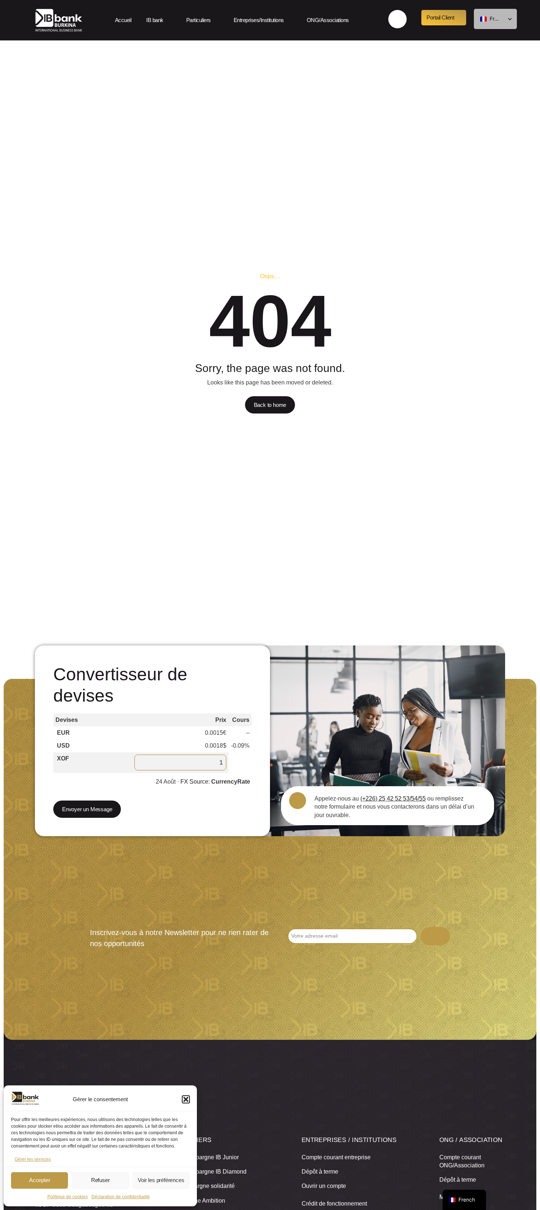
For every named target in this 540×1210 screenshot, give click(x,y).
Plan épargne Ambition (195, 1201)
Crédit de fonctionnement (334, 1203)
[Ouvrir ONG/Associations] (355, 20)
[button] (186, 1099)
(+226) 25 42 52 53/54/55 (393, 798)
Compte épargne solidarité (200, 1186)
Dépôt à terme (320, 1171)
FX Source (194, 781)
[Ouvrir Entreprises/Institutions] (290, 20)
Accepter (39, 1180)
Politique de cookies (67, 1196)
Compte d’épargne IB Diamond (206, 1171)
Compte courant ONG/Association (462, 1161)
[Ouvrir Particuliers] (217, 20)
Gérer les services (33, 1159)
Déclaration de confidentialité (120, 1196)
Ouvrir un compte (324, 1186)
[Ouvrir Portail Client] (460, 17)
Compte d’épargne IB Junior (202, 1157)
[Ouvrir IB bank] (169, 20)
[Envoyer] (435, 936)
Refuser (100, 1180)
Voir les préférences (161, 1180)
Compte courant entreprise (336, 1157)
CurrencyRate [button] (230, 781)
